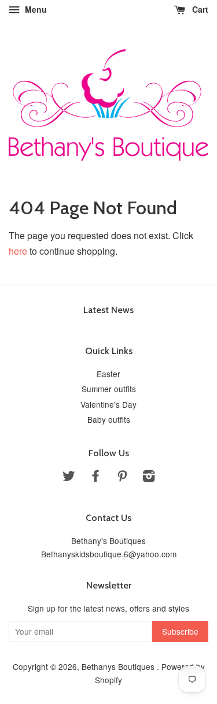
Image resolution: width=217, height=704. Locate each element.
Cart (199, 9)
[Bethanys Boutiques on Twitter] (68, 477)
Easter (108, 373)
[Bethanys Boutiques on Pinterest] (122, 477)
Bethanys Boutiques (119, 666)
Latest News (108, 309)
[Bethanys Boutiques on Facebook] (95, 477)
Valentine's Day (108, 404)
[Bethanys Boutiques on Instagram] (148, 477)
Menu (35, 9)
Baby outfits (108, 419)
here (18, 251)
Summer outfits (109, 388)
